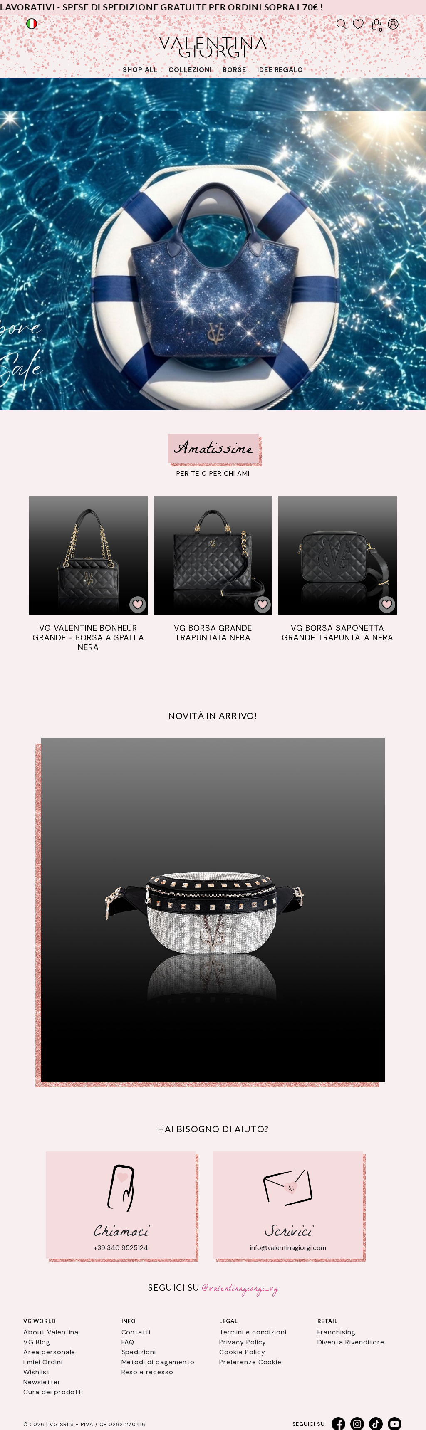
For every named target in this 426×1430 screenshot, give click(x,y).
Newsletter (42, 1382)
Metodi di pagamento (158, 1362)
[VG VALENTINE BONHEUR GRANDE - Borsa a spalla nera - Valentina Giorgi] (88, 555)
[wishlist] (358, 24)
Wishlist (36, 1372)
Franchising (336, 1332)
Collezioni (190, 69)
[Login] (393, 24)
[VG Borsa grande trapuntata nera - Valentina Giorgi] (213, 555)
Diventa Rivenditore (350, 1342)
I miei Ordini (42, 1362)
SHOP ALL (140, 69)
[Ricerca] (341, 24)
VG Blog (36, 1342)
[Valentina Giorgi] (212, 909)
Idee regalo (280, 69)
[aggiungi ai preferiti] (137, 604)
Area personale (49, 1352)
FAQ (128, 1342)
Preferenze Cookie (250, 1362)
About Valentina (51, 1332)
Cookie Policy (242, 1352)
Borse (234, 69)
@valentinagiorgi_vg (240, 1289)
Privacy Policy (242, 1342)
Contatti (136, 1332)
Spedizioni (138, 1352)
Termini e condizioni (253, 1332)
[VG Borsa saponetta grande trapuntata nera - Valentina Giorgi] (337, 555)
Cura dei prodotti (53, 1392)
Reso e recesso (147, 1372)
